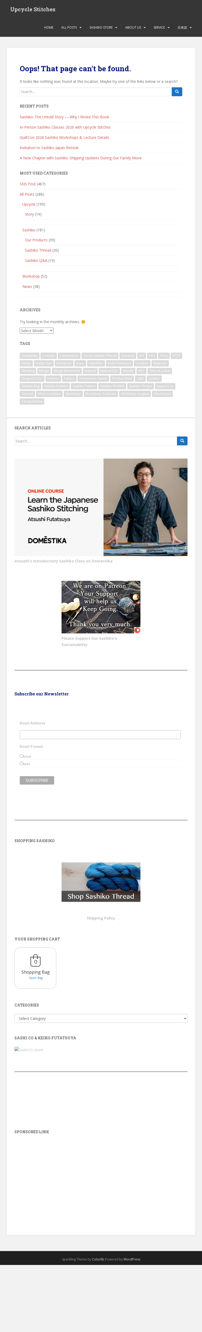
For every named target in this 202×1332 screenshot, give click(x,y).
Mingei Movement (67, 371)
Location (142, 363)
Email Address (32, 723)
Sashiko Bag (30, 386)
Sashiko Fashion (56, 386)
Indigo (26, 363)
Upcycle (29, 204)
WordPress (132, 1259)
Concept (48, 355)
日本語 (182, 27)
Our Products (36, 239)
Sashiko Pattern (84, 386)
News (27, 286)
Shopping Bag (36, 972)
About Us (133, 27)
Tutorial (27, 394)
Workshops (162, 394)
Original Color (32, 378)
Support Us (165, 386)
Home (48, 27)
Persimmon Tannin (93, 378)
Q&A (140, 378)
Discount (127, 355)
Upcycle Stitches (32, 9)
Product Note (122, 378)
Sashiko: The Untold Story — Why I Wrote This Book (64, 116)
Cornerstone (69, 355)
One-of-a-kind (159, 371)
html (27, 756)
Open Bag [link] (36, 978)
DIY (141, 355)
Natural (90, 371)
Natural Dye (109, 371)
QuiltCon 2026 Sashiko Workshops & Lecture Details (64, 137)
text (26, 764)
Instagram (64, 363)
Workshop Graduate (101, 394)
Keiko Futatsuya (119, 363)
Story (29, 214)
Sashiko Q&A (36, 260)
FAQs (164, 355)
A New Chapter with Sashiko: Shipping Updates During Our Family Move (81, 157)
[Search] (177, 91)
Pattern (69, 378)
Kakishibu (96, 363)
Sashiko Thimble (112, 386)
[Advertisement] (101, 1177)
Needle (128, 371)
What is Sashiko (49, 394)
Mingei (44, 371)
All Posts (69, 27)
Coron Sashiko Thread (100, 355)
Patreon (53, 378)
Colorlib (98, 1259)
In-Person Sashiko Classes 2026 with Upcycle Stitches (65, 127)
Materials (160, 363)
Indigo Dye (44, 363)
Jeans (80, 363)
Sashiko (29, 229)
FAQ (152, 355)
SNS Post (28, 183)
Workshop (31, 276)
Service (159, 27)
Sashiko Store (101, 27)
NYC (141, 371)
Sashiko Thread (38, 250)
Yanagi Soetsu (32, 401)
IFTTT (176, 355)
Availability (30, 355)
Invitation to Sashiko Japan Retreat (49, 147)
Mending (28, 371)
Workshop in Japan (135, 394)
